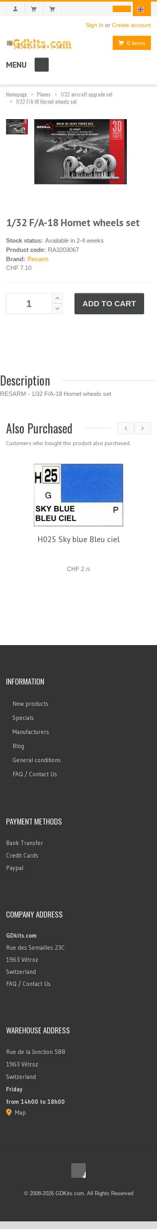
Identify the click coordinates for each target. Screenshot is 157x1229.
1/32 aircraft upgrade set (87, 94)
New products (30, 685)
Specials (23, 699)
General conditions (36, 741)
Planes (44, 94)
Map (20, 1093)
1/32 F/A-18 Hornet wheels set (46, 101)
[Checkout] (56, 8)
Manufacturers (30, 713)
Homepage (16, 94)
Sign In (94, 25)
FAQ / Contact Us (34, 755)
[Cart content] (37, 8)
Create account (131, 25)
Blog (18, 727)
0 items (136, 43)
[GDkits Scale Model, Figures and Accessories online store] (39, 42)
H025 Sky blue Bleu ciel (78, 539)
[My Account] (15, 8)
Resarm (38, 259)
